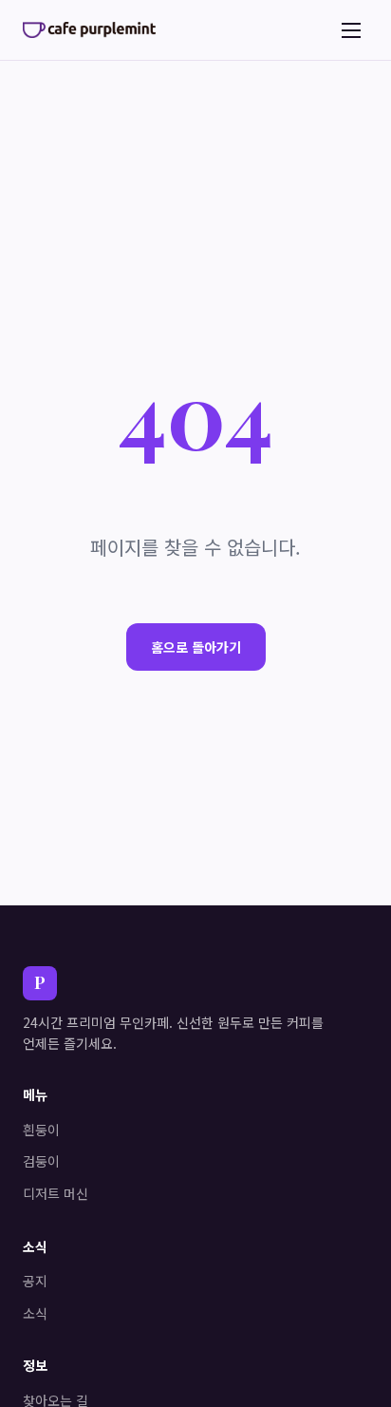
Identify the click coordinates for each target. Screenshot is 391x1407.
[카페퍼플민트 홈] (89, 29)
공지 (35, 1280)
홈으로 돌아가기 (196, 646)
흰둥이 (41, 1129)
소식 (35, 1312)
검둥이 (41, 1160)
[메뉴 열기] (351, 30)
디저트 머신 (55, 1193)
